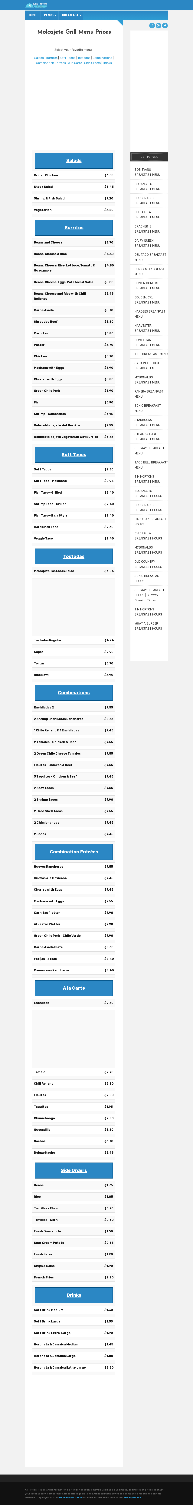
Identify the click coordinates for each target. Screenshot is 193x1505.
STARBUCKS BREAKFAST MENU (147, 422)
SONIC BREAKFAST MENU (148, 408)
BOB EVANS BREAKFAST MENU (147, 172)
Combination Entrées (51, 63)
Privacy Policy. (132, 1497)
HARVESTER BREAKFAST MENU (147, 328)
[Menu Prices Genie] (36, 5)
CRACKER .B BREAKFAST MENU (147, 229)
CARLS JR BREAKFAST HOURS (150, 521)
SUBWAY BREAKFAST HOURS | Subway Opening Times (149, 595)
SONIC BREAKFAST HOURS (148, 578)
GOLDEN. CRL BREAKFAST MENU (147, 300)
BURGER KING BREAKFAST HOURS (148, 507)
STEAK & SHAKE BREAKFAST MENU (147, 436)
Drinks (107, 63)
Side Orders (92, 63)
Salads (39, 58)
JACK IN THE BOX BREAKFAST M (147, 365)
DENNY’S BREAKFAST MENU (150, 271)
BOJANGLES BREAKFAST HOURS (148, 493)
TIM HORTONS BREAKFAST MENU (147, 479)
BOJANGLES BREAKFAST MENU (147, 186)
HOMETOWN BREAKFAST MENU (147, 342)
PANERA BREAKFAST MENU (149, 394)
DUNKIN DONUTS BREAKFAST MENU (147, 285)
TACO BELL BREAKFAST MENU (151, 465)
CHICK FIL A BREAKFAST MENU (147, 214)
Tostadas (83, 58)
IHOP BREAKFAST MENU (151, 354)
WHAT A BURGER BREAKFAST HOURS (148, 626)
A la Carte (75, 63)
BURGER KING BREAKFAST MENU (147, 200)
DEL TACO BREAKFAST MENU (150, 257)
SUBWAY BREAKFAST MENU (149, 450)
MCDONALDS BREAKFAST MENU (147, 380)
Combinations (102, 58)
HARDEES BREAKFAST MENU (150, 314)
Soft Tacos (67, 58)
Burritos (51, 58)
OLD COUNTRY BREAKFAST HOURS (148, 564)
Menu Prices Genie (70, 1497)
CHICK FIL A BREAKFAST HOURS (148, 536)
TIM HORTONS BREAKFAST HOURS (148, 612)
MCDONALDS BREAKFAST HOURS (148, 550)
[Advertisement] (73, 108)
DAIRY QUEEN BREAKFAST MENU (147, 243)
